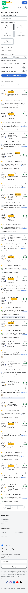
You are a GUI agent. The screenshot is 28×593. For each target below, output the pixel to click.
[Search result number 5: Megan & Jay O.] (14, 181)
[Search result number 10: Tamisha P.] (14, 285)
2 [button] (12, 507)
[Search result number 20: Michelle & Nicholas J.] (14, 493)
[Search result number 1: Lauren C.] (14, 99)
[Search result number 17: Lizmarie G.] (14, 430)
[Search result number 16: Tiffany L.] (14, 410)
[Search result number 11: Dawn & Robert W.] (14, 307)
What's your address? (6, 47)
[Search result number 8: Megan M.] (14, 243)
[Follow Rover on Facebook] (7, 582)
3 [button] (15, 507)
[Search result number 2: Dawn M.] (14, 120)
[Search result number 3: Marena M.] (14, 141)
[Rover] (5, 7)
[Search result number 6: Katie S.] (14, 202)
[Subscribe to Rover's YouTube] (17, 582)
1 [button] (8, 507)
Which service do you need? (8, 22)
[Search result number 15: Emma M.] (14, 389)
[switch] (24, 67)
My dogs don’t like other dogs (8, 71)
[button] (24, 2)
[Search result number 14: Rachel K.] (14, 369)
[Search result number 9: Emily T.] (14, 264)
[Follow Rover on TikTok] (20, 582)
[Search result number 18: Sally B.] (14, 451)
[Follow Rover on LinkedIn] (14, 582)
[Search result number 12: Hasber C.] (14, 330)
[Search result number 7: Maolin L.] (14, 222)
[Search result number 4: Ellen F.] (14, 161)
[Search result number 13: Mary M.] (14, 349)
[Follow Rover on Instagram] (10, 582)
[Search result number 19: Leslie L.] (14, 472)
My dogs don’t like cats (7, 67)
